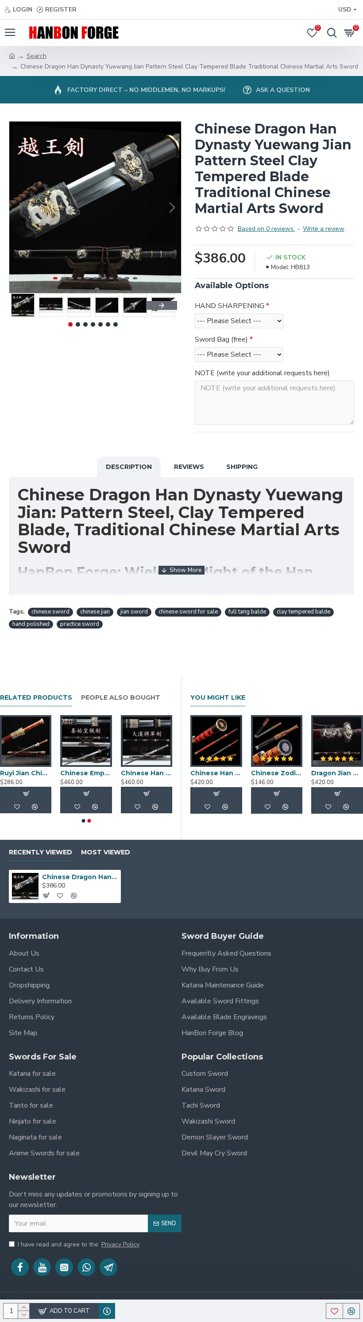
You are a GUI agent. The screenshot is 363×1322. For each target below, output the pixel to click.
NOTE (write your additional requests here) (262, 373)
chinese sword (50, 612)
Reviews (189, 467)
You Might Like (217, 697)
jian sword (134, 612)
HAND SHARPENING (229, 306)
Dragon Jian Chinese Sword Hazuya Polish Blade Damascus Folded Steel (337, 773)
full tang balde (247, 612)
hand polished (31, 624)
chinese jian (95, 612)
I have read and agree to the (78, 1244)
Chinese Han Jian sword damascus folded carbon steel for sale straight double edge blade (216, 773)
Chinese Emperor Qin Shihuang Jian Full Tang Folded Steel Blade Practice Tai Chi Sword (159, 773)
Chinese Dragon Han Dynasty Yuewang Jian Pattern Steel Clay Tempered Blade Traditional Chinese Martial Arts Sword (80, 877)
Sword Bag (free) (221, 339)
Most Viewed (105, 852)
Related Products (36, 697)
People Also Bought (120, 697)
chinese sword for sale (188, 612)
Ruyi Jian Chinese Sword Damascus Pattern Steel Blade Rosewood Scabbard (99, 773)
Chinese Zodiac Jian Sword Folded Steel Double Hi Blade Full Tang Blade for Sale (277, 773)
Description (129, 467)
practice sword (79, 624)
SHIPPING (242, 467)
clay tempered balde (303, 612)
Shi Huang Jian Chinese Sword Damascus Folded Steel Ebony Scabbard (39, 773)
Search (36, 56)
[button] (18, 207)
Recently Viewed (40, 852)
